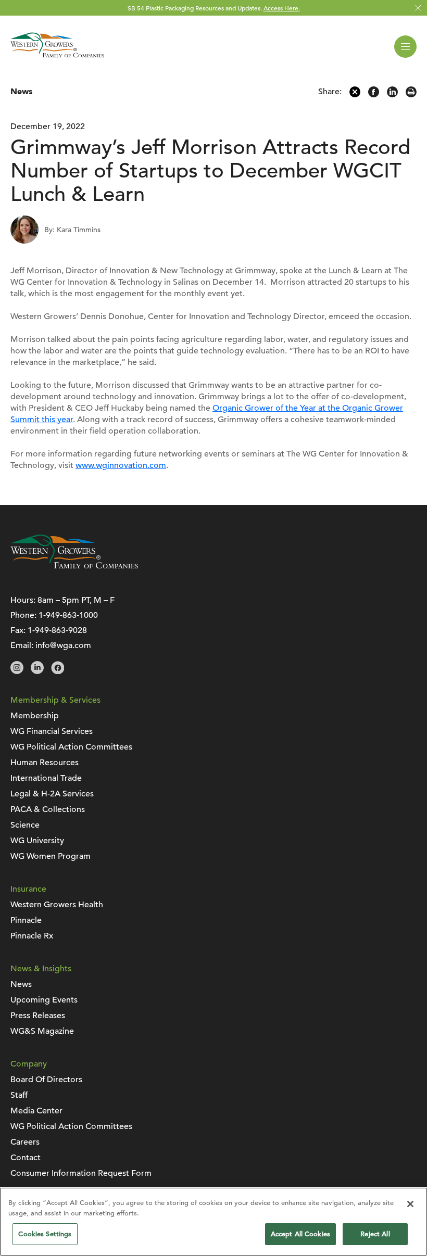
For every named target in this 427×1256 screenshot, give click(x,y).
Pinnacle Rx (31, 936)
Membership (34, 716)
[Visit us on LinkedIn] (37, 671)
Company (28, 1064)
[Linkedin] (392, 95)
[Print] (411, 95)
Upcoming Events (44, 1000)
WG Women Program (50, 856)
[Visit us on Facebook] (57, 671)
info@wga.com (63, 645)
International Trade (46, 778)
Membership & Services (55, 700)
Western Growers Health (56, 904)
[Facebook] (373, 95)
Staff (19, 1095)
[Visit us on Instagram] (16, 671)
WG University (37, 840)
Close (418, 8)
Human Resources (44, 762)
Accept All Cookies (300, 1233)
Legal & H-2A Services (52, 794)
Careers (25, 1142)
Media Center (36, 1111)
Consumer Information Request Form (81, 1173)
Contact (25, 1157)
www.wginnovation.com (121, 465)
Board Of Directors (46, 1079)
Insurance (28, 889)
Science (25, 825)
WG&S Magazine (42, 1031)
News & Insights (40, 968)
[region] (213, 1221)
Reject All (375, 1233)
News (21, 91)
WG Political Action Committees (71, 747)
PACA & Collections (47, 809)
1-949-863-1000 (68, 615)
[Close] (410, 1203)
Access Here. (281, 8)
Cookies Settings (44, 1233)
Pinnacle (26, 920)
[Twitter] (354, 95)
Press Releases (37, 1015)
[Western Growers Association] (57, 59)
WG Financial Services (51, 731)
